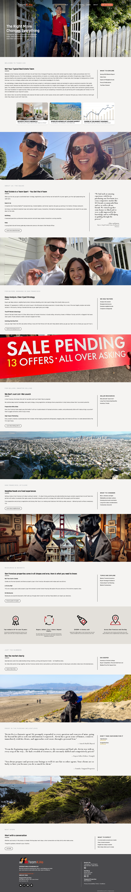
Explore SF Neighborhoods (107, 79)
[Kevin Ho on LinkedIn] (85, 868)
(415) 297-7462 (23, 875)
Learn (88, 4)
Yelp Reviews (103, 739)
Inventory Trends (104, 403)
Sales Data (103, 77)
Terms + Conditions (100, 883)
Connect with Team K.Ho (26, 873)
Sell (72, 4)
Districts (80, 4)
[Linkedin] (31, 885)
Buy (66, 4)
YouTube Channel (105, 85)
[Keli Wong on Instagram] (88, 876)
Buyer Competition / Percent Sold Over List (111, 662)
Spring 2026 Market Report (107, 74)
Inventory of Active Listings (107, 660)
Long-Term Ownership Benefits (108, 401)
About (95, 4)
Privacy (86, 883)
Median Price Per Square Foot (108, 665)
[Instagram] (24, 885)
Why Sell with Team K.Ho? (107, 398)
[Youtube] (20, 885)
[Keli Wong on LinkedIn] (85, 876)
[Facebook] (27, 885)
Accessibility (92, 883)
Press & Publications (105, 82)
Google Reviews (104, 742)
